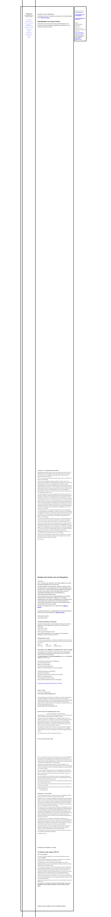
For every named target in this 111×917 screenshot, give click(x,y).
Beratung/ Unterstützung (29, 25)
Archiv (29, 35)
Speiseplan (29, 29)
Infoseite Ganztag (29, 27)
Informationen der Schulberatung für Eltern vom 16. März (50, 683)
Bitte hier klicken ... (45, 17)
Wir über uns (29, 21)
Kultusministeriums (78, 39)
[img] (29, 8)
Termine (29, 30)
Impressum (29, 32)
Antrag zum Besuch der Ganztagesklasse (80, 15)
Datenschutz (28, 34)
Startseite (29, 19)
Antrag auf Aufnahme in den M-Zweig (80, 19)
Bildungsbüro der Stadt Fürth (79, 33)
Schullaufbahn (29, 23)
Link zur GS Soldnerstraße (79, 32)
